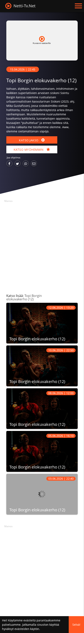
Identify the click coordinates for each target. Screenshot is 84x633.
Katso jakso (29, 140)
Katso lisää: (24, 297)
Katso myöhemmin (29, 149)
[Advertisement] (42, 246)
